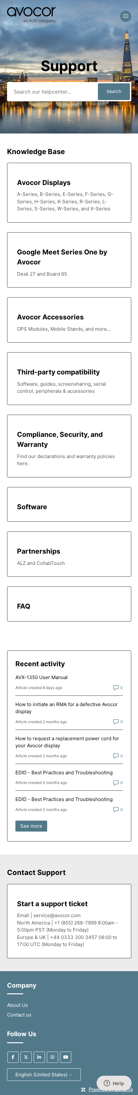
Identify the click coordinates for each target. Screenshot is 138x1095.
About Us (17, 1005)
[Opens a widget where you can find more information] (114, 1084)
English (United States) (42, 1075)
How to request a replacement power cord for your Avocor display (67, 742)
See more (33, 826)
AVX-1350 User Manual (41, 677)
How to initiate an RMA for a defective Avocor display (66, 708)
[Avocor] (31, 21)
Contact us (19, 1015)
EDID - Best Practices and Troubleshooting (64, 772)
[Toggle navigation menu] (125, 16)
